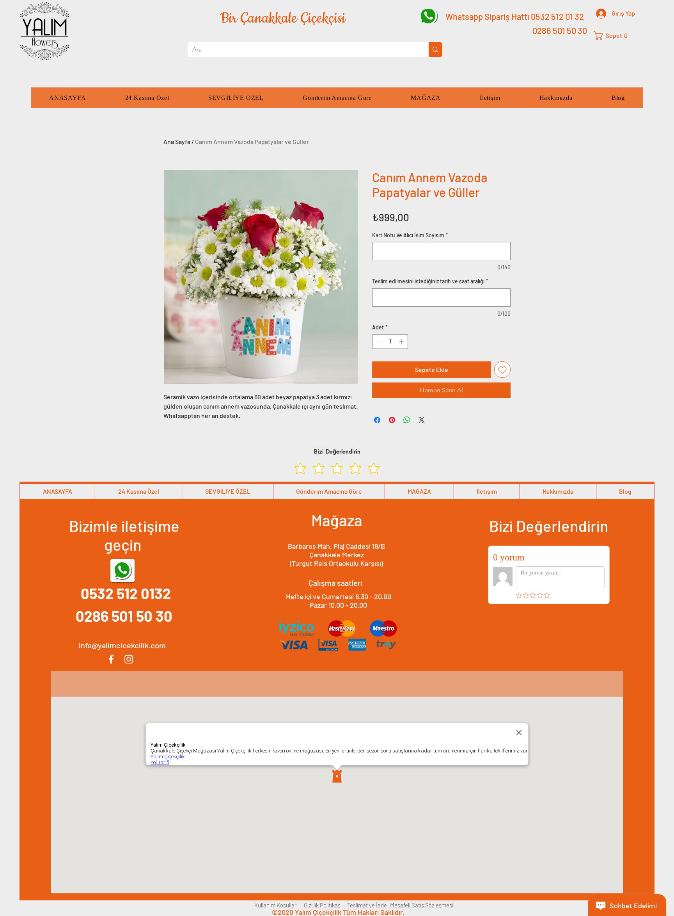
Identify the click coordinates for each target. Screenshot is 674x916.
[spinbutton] (390, 342)
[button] (613, 35)
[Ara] (435, 49)
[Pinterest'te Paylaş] (392, 420)
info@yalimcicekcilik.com (122, 645)
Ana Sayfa (176, 141)
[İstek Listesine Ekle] (502, 369)
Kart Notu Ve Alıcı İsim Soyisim (410, 235)
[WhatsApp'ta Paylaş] (406, 420)
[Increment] (402, 342)
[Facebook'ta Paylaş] (377, 420)
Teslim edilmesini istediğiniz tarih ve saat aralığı (430, 281)
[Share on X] (421, 420)
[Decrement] (378, 342)
